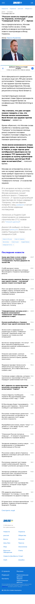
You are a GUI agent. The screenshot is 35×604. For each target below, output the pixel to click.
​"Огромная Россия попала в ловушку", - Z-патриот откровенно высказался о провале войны (15, 435)
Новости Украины (19, 239)
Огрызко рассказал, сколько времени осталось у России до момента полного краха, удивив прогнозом (14, 356)
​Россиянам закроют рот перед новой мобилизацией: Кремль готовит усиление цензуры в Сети (15, 464)
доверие (20, 205)
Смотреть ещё (8, 510)
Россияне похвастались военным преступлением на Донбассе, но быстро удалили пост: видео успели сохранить (15, 416)
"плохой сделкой (12, 222)
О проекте (6, 571)
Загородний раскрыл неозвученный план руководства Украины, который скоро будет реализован (15, 483)
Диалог (3, 11)
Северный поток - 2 (8, 244)
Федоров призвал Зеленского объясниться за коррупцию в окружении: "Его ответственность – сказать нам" (16, 367)
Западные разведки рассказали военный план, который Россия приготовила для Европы (14, 473)
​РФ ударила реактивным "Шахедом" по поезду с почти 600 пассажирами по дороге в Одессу (15, 493)
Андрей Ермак (25, 242)
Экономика (10, 11)
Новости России (7, 239)
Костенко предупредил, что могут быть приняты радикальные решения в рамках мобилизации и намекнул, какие (15, 345)
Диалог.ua (4, 586)
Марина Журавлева (14, 38)
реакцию (14, 230)
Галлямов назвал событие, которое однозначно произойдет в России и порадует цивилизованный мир (16, 377)
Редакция (5, 575)
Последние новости (13, 252)
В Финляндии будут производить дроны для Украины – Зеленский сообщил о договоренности (15, 406)
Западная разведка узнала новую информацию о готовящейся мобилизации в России (15, 445)
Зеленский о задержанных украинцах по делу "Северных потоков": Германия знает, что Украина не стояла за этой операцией (14, 333)
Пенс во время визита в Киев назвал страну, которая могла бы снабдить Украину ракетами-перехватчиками (15, 291)
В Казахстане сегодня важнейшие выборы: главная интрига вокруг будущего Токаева (15, 503)
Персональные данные (22, 576)
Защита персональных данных (22, 580)
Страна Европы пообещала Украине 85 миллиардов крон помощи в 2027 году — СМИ (14, 396)
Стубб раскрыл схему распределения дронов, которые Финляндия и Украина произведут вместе (15, 270)
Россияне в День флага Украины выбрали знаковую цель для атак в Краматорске (15, 454)
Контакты (5, 578)
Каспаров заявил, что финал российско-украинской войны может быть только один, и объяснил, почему (14, 302)
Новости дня (15, 242)
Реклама (20, 571)
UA (32, 3)
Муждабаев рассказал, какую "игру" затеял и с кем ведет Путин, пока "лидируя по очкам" (16, 426)
